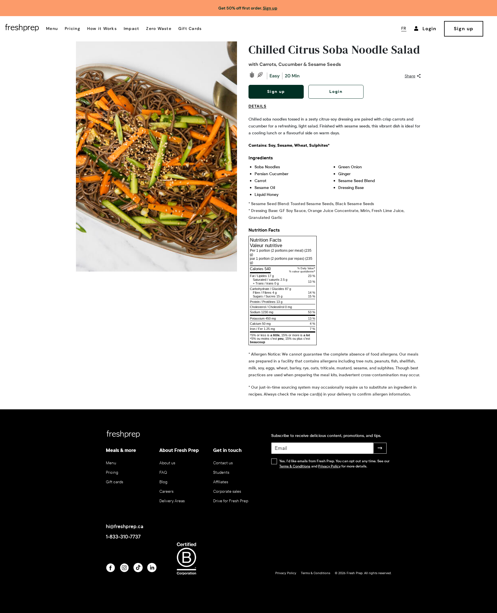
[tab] (259, 109)
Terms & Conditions (294, 466)
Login (336, 91)
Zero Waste (158, 28)
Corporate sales (227, 491)
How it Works (102, 28)
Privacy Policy (329, 466)
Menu (52, 28)
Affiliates (220, 482)
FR (403, 28)
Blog (163, 482)
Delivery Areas (172, 501)
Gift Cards (190, 28)
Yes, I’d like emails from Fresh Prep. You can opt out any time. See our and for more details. (334, 464)
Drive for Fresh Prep (230, 501)
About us (167, 463)
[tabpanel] (334, 257)
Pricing (72, 28)
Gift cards (114, 482)
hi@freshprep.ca (124, 526)
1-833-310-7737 (123, 536)
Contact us (223, 463)
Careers (166, 491)
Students (221, 472)
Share (410, 76)
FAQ (163, 472)
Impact (131, 28)
